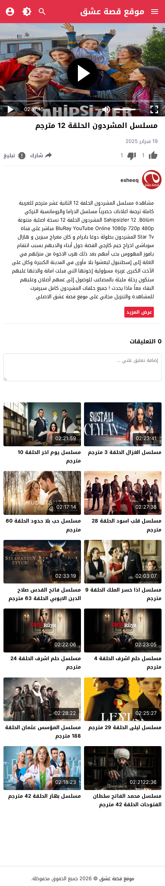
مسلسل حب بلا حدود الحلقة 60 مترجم (43, 525)
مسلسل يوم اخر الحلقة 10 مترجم (49, 456)
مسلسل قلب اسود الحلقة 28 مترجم (127, 525)
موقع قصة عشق (112, 11)
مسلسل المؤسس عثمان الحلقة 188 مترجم (43, 732)
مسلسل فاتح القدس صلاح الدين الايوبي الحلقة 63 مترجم (44, 594)
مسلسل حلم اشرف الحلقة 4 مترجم (128, 663)
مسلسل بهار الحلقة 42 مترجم (44, 796)
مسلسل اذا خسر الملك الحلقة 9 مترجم (123, 594)
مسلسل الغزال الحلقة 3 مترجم (125, 452)
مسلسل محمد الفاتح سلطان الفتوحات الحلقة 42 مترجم (127, 800)
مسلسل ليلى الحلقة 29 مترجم (125, 727)
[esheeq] (152, 187)
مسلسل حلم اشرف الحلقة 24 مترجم (45, 663)
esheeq (129, 180)
